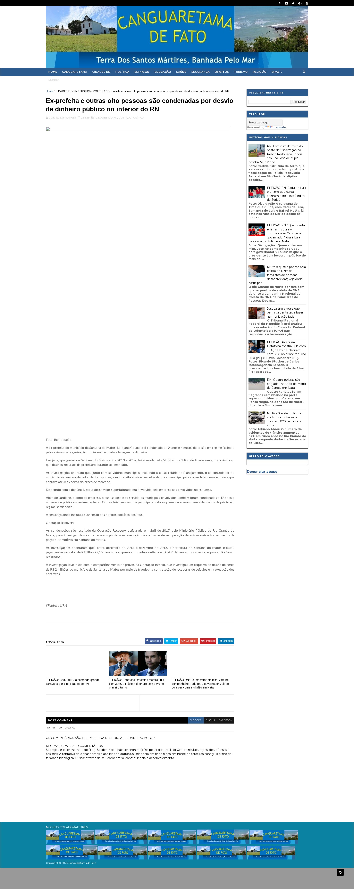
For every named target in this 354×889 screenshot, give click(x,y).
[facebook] (286, 3)
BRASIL (277, 71)
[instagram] (307, 3)
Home (52, 71)
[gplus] (300, 3)
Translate (279, 127)
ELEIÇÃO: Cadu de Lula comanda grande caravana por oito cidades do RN (73, 681)
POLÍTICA (122, 71)
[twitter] (293, 3)
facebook (225, 720)
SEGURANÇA (200, 71)
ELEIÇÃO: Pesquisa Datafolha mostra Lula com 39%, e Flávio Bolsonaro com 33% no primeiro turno (136, 683)
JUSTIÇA (85, 91)
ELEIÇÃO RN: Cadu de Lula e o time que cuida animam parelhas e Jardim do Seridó (286, 194)
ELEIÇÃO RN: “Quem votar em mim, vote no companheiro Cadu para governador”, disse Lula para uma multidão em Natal (200, 683)
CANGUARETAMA (74, 71)
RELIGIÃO (260, 71)
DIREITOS (222, 71)
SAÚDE (181, 71)
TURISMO (241, 71)
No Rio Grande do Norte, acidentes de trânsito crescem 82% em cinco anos (284, 419)
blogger (196, 720)
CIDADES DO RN (66, 91)
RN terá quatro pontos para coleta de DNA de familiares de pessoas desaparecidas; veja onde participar (277, 275)
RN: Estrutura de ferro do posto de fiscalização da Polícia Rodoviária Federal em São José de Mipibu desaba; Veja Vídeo (275, 154)
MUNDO (54, 80)
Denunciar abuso (262, 472)
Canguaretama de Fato (82, 862)
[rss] (280, 3)
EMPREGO (141, 71)
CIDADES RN (101, 71)
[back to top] (340, 872)
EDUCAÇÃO (162, 71)
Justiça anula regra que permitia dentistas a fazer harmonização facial (285, 312)
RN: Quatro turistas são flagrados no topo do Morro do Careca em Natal (286, 384)
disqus (210, 720)
